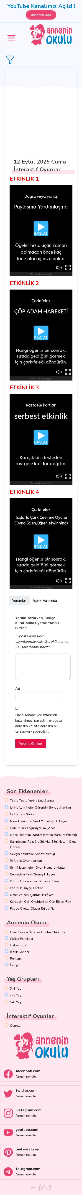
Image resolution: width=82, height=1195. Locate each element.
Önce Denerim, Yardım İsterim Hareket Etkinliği (43, 835)
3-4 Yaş (15, 988)
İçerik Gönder (19, 952)
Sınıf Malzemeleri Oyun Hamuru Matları (38, 867)
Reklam (15, 958)
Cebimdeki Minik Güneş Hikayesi (33, 874)
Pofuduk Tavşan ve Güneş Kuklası (34, 881)
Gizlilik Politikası (21, 939)
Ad (17, 688)
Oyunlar (16, 1026)
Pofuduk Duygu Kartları (27, 888)
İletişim (15, 965)
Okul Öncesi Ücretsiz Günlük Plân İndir (38, 932)
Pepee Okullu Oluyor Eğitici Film (33, 908)
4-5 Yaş (15, 995)
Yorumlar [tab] (19, 600)
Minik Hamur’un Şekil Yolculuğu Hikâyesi (39, 821)
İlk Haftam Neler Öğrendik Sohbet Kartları (40, 807)
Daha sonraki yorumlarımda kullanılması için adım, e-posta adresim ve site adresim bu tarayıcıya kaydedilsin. (38, 723)
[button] (12, 34)
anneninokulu (41, 15)
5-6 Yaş (15, 1002)
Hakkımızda (18, 945)
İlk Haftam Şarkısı (23, 814)
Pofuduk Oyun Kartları (26, 861)
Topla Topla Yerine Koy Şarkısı (32, 801)
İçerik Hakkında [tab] (45, 600)
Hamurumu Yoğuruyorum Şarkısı (33, 828)
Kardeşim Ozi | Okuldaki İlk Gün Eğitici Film (40, 902)
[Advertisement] (41, 111)
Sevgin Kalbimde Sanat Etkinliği (33, 854)
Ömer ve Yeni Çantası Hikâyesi (32, 895)
